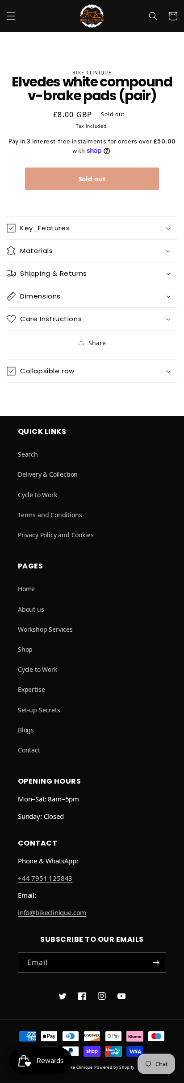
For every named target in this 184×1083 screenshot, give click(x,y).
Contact (29, 750)
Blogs (26, 730)
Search (28, 454)
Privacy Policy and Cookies (55, 535)
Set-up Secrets (39, 710)
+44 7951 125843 (45, 878)
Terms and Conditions (50, 515)
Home (26, 588)
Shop (25, 649)
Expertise (31, 689)
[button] (11, 16)
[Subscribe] (156, 962)
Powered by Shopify (114, 1067)
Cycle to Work (37, 494)
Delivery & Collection (48, 474)
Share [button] (96, 343)
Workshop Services (45, 629)
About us (31, 609)
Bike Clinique (80, 1067)
